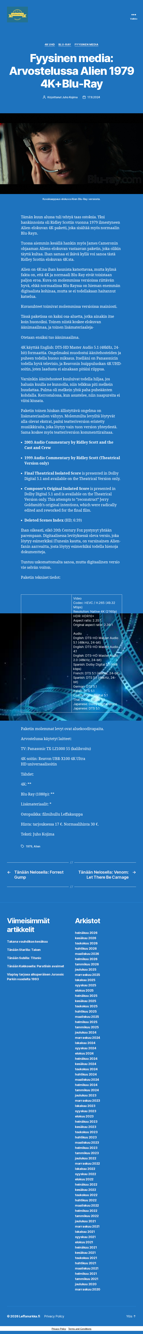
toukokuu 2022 (86, 1195)
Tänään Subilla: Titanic (24, 958)
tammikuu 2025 (87, 1027)
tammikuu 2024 (87, 1090)
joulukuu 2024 (85, 1032)
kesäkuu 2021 (85, 1252)
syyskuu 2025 (85, 985)
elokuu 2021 (84, 1242)
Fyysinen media (87, 44)
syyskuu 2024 (85, 1048)
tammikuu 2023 (87, 1153)
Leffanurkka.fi (29, 1316)
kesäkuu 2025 (85, 1001)
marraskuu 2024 (87, 1037)
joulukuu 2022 (85, 1158)
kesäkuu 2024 (85, 1064)
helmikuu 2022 (86, 1211)
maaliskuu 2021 (87, 1268)
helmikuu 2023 (86, 1148)
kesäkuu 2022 (85, 1190)
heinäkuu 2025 (86, 996)
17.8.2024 (93, 97)
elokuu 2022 (84, 1179)
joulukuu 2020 (86, 1284)
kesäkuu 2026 (85, 938)
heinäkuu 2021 (86, 1247)
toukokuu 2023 (86, 1132)
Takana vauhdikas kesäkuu (27, 941)
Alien (37, 846)
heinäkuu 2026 (86, 933)
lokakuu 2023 (85, 1106)
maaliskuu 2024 (87, 1079)
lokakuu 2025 (85, 980)
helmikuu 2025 (86, 1022)
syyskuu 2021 (85, 1237)
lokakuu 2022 (85, 1169)
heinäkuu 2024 (86, 1058)
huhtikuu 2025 (86, 1011)
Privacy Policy (54, 1316)
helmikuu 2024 (86, 1085)
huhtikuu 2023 (86, 1137)
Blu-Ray (64, 44)
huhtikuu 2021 (85, 1263)
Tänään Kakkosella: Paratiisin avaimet (35, 966)
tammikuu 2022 (87, 1216)
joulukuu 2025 (85, 969)
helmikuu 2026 (86, 959)
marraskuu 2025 (87, 975)
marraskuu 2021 (87, 1226)
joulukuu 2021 (85, 1221)
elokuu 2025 (84, 990)
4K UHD (50, 44)
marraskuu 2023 (87, 1100)
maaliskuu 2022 (87, 1205)
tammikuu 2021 (86, 1279)
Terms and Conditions (79, 1328)
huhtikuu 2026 (86, 948)
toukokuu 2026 (86, 943)
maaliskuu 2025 (87, 1017)
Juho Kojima (69, 97)
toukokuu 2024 (86, 1069)
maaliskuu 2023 (87, 1142)
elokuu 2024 (84, 1053)
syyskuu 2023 (85, 1111)
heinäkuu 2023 (86, 1121)
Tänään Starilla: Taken (24, 950)
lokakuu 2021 (85, 1231)
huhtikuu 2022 (86, 1200)
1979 (29, 846)
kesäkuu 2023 (85, 1127)
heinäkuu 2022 (86, 1184)
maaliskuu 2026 (87, 954)
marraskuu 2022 (87, 1163)
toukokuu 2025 (86, 1006)
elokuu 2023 (84, 1116)
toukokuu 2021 (86, 1258)
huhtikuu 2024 (86, 1074)
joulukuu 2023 (85, 1095)
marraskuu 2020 (87, 1289)
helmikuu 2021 (86, 1273)
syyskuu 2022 (85, 1174)
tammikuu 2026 (87, 964)
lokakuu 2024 (85, 1043)
